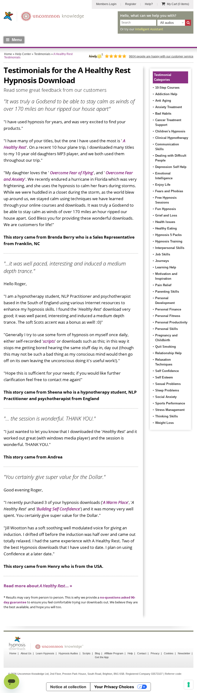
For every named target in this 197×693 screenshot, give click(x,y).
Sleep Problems (167, 390)
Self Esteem (164, 377)
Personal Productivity (171, 322)
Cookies (168, 653)
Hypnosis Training (168, 241)
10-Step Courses (167, 87)
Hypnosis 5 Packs (168, 235)
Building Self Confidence (58, 509)
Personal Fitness (167, 316)
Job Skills (162, 254)
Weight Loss (164, 423)
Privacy (155, 653)
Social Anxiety (166, 397)
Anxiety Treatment (168, 107)
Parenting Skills (167, 291)
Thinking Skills (166, 416)
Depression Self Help (170, 167)
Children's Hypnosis (170, 131)
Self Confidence (167, 371)
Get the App (102, 657)
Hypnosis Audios (68, 653)
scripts (49, 341)
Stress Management (170, 410)
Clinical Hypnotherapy (171, 138)
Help (130, 653)
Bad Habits (163, 113)
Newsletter (184, 653)
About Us (26, 653)
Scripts (86, 653)
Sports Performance (170, 403)
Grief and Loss (166, 215)
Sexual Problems (168, 384)
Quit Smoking (165, 346)
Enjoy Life (162, 184)
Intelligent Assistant (149, 29)
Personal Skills (166, 329)
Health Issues (165, 222)
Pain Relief (163, 285)
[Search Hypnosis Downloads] (188, 23)
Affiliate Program (113, 653)
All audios (167, 23)
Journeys (162, 261)
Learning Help (165, 267)
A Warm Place (115, 502)
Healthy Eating (166, 228)
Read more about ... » (38, 585)
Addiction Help (166, 94)
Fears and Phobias (169, 191)
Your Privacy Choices (114, 686)
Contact (141, 653)
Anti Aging (163, 100)
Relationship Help (168, 353)
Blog (97, 653)
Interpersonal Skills (169, 248)
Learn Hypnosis (45, 653)
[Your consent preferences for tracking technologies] (188, 684)
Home (12, 653)
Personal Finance (168, 309)
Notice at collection (68, 686)
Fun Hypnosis (165, 209)
